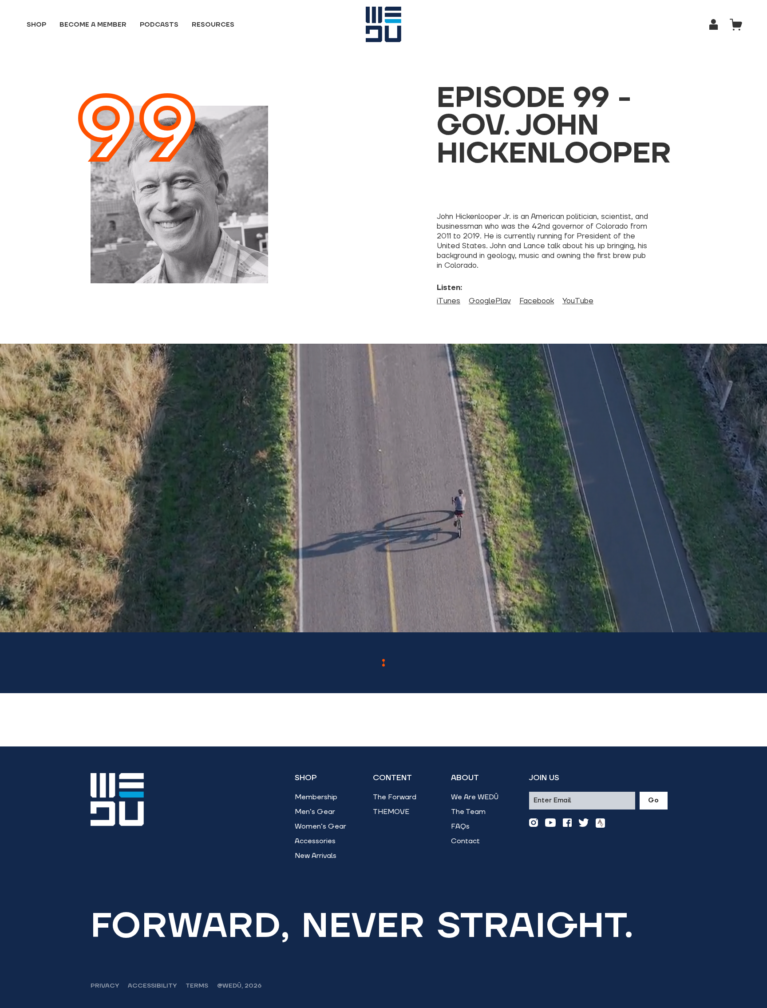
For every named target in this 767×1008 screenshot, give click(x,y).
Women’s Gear (320, 826)
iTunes (448, 301)
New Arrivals (315, 855)
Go (653, 800)
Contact (465, 841)
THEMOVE (391, 811)
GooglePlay (490, 301)
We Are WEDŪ (474, 797)
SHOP (306, 778)
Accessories (315, 841)
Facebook (536, 301)
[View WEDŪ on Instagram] (533, 823)
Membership (316, 797)
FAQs (460, 826)
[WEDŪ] (383, 24)
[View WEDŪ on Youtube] (550, 823)
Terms (197, 986)
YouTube (577, 301)
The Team (468, 811)
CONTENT (392, 778)
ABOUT (465, 778)
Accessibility (152, 986)
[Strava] (600, 823)
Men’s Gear (315, 811)
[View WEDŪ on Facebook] (567, 823)
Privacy (105, 986)
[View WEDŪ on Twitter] (584, 823)
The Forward (394, 797)
